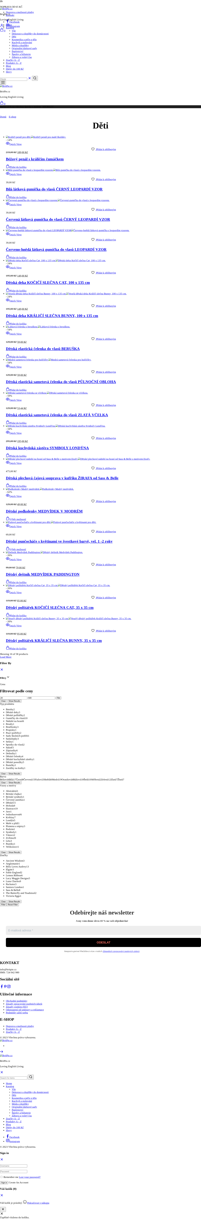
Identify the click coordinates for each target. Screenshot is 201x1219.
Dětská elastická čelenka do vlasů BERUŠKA (43, 349)
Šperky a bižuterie (21, 54)
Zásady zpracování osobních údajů (24, 1003)
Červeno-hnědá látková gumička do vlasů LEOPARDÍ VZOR (56, 249)
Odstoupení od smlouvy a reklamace (25, 1009)
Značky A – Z (13, 60)
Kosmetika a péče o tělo (24, 39)
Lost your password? (30, 1177)
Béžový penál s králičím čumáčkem (35, 159)
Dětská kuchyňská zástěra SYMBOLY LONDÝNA (47, 448)
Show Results (14, 701)
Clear (3, 701)
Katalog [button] (10, 27)
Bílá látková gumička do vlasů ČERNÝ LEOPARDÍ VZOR (54, 189)
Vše (14, 30)
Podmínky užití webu (17, 1012)
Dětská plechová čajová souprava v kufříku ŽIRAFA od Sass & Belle (62, 478)
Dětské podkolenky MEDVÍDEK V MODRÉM (44, 511)
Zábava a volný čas (22, 57)
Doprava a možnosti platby (20, 12)
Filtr (58, 698)
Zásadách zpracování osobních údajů (121, 951)
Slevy (9, 71)
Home (9, 24)
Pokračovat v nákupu (38, 1203)
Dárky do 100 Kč (15, 69)
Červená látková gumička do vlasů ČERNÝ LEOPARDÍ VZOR (58, 219)
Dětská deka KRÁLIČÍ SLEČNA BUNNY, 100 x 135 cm (52, 316)
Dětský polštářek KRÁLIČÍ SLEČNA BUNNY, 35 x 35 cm (54, 640)
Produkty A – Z (13, 63)
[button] (16, 167)
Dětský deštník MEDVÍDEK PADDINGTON (42, 574)
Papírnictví (17, 51)
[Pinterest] (5, 987)
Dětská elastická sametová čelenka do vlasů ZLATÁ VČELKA (57, 415)
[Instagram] (9, 987)
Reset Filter (13, 905)
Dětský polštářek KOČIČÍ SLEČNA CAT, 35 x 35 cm (50, 607)
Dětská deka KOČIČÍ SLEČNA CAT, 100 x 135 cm (48, 282)
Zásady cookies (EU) (17, 1006)
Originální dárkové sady (24, 48)
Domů (3, 116)
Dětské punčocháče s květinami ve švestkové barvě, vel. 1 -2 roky (59, 541)
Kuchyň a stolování (22, 42)
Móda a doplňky (20, 45)
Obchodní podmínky (16, 1001)
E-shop (12, 116)
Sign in (4, 1183)
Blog (8, 66)
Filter (3, 905)
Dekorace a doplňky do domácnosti (30, 33)
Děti (14, 36)
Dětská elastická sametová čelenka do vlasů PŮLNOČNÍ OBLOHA (61, 382)
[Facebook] (2, 987)
